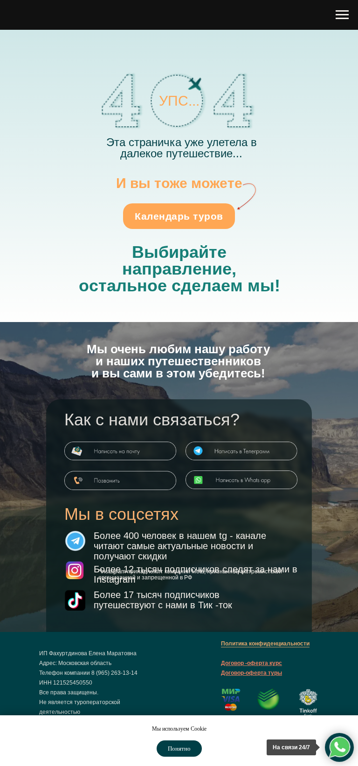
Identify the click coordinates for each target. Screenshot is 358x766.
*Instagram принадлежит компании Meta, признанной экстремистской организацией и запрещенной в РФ (190, 574)
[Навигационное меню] (342, 15)
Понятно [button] (179, 748)
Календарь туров (179, 216)
